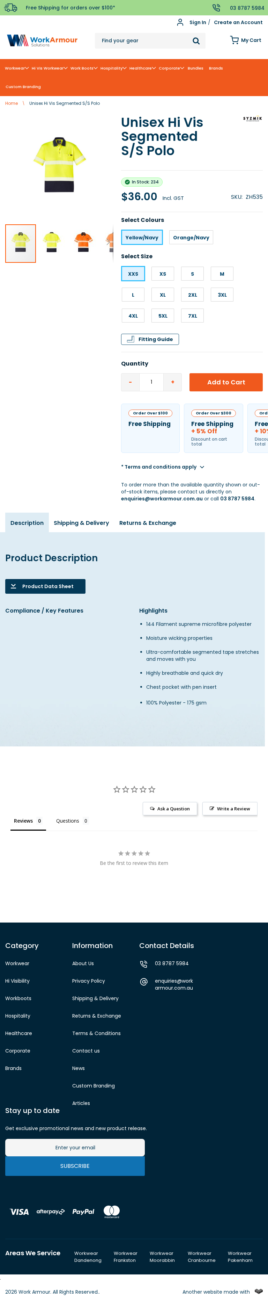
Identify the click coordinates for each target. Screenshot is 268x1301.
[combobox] (150, 41)
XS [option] (162, 273)
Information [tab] (92, 945)
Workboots (18, 998)
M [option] (222, 273)
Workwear (17, 963)
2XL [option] (192, 294)
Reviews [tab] (23, 820)
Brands (13, 1068)
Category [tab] (22, 945)
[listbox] (192, 237)
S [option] (192, 273)
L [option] (133, 294)
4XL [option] (133, 315)
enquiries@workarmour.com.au (162, 498)
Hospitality (17, 1015)
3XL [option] (222, 294)
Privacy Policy (88, 980)
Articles (81, 1103)
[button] (52, 243)
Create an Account (238, 22)
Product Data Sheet (48, 586)
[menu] (134, 77)
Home (11, 103)
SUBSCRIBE (75, 1166)
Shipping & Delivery (81, 523)
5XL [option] (163, 315)
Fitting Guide (156, 339)
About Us (83, 963)
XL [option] (163, 294)
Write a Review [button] (233, 808)
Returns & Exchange (147, 523)
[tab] (27, 526)
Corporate (17, 1050)
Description (27, 523)
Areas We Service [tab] (32, 1253)
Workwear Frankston (125, 1257)
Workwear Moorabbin (162, 1257)
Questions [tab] (67, 820)
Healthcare (18, 1033)
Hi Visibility (17, 980)
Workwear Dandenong (88, 1257)
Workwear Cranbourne (202, 1257)
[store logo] (42, 41)
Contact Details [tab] (166, 945)
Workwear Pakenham (240, 1257)
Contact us (86, 1050)
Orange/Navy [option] (191, 237)
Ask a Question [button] (173, 808)
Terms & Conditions (96, 1033)
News (78, 1068)
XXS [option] (133, 273)
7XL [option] (192, 315)
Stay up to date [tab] (32, 1110)
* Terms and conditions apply (158, 466)
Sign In (197, 22)
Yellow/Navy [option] (142, 237)
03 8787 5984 (237, 498)
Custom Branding (93, 1085)
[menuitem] (16, 68)
